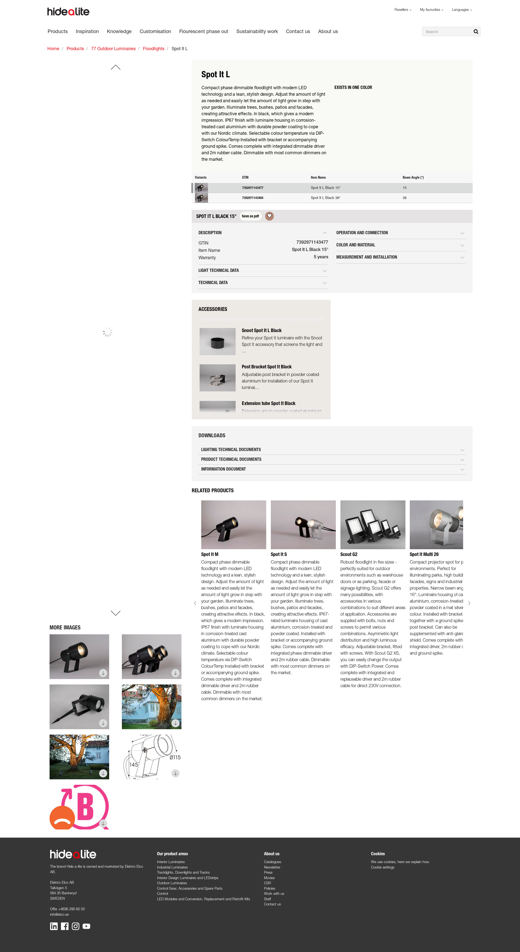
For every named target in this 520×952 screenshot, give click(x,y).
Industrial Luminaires (172, 867)
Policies (269, 888)
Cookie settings (382, 867)
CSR (267, 883)
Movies (269, 878)
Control (162, 893)
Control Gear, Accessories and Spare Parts (189, 888)
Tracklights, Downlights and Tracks (183, 872)
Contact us (272, 904)
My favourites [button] (430, 9)
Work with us (274, 893)
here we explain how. (414, 862)
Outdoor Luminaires (172, 883)
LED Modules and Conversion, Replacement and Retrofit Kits (203, 899)
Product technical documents (231, 459)
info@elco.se (59, 914)
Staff (267, 899)
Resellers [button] (402, 9)
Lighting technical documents (231, 449)
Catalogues (272, 862)
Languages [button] (461, 9)
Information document (223, 469)
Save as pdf (251, 216)
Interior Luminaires (171, 862)
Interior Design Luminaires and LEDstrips (187, 878)
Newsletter (272, 867)
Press (268, 872)
